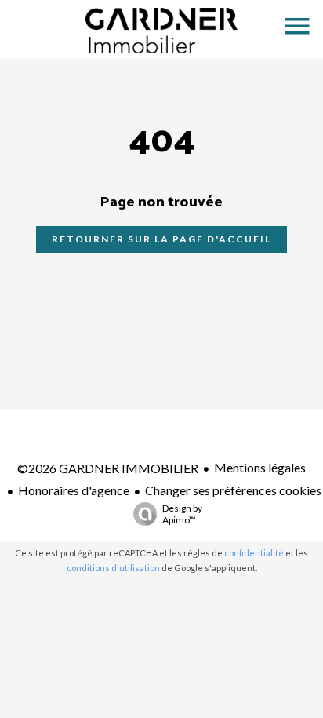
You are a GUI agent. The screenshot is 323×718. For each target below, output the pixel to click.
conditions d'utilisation (113, 568)
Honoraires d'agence (73, 490)
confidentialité (254, 553)
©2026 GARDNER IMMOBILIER (107, 468)
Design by (182, 514)
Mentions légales (260, 467)
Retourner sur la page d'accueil (161, 239)
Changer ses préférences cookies (233, 490)
